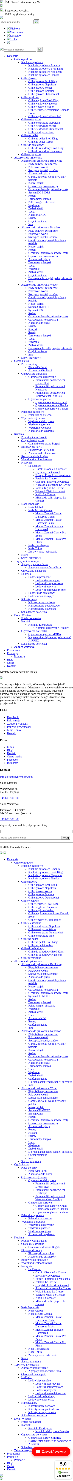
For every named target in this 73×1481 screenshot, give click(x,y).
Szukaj (14, 39)
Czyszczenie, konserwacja (43, 186)
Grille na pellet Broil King (43, 138)
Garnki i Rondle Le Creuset (50, 468)
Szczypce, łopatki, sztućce (43, 170)
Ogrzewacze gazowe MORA (44, 634)
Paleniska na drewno (40, 414)
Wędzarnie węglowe (39, 427)
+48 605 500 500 (9, 797)
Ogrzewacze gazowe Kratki (51, 402)
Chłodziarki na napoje (33, 570)
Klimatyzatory (29, 599)
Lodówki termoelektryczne (50, 589)
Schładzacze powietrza (34, 611)
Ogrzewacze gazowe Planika (51, 405)
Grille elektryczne (31, 119)
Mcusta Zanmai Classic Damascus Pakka (48, 521)
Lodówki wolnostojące (41, 596)
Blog (10, 659)
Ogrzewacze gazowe (40, 399)
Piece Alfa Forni (37, 367)
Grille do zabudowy (32, 144)
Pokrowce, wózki (38, 167)
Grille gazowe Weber (40, 87)
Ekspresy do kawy (31, 446)
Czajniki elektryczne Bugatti (44, 443)
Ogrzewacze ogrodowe (34, 373)
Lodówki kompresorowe (49, 583)
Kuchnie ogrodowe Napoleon (45, 71)
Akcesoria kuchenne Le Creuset (53, 484)
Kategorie (12, 55)
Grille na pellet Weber (40, 141)
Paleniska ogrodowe (32, 411)
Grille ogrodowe (23, 59)
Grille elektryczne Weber (42, 125)
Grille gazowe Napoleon (42, 84)
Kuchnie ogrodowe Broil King (45, 68)
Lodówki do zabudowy (41, 592)
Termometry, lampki (39, 198)
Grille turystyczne (31, 154)
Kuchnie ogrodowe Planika (43, 74)
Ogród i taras (21, 360)
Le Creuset (34, 465)
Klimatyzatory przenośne (42, 608)
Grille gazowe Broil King (42, 81)
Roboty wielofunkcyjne (34, 456)
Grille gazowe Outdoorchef (43, 93)
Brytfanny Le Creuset (47, 472)
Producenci (13, 650)
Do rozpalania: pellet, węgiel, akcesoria (50, 348)
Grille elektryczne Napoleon (44, 122)
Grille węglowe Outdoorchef (44, 116)
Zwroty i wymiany (17, 723)
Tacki (31, 211)
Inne (30, 224)
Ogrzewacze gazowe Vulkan (51, 408)
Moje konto (16, 32)
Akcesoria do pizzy (39, 173)
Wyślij (66, 837)
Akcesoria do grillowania (28, 157)
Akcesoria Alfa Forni (40, 370)
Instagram (12, 762)
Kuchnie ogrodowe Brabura (44, 65)
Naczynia (26, 462)
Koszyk (15, 35)
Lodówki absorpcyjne (47, 580)
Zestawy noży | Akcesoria (42, 551)
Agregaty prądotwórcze (34, 564)
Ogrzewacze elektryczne (42, 376)
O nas (10, 746)
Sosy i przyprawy (31, 357)
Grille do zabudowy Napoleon (45, 151)
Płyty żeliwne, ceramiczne (43, 163)
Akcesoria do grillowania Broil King (41, 160)
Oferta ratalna (14, 756)
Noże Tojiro (35, 548)
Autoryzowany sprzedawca (21, 6)
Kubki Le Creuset (45, 494)
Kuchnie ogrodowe (32, 62)
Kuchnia (19, 433)
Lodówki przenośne (39, 576)
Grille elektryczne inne (41, 132)
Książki (32, 329)
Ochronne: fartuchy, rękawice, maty (48, 189)
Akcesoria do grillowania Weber (39, 284)
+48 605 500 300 (9, 819)
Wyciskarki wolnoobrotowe (36, 459)
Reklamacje (13, 720)
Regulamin (13, 717)
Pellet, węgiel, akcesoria (41, 202)
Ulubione (15, 28)
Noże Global (35, 507)
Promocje (12, 653)
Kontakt (11, 665)
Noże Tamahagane (38, 545)
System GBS (35, 310)
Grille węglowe (30, 97)
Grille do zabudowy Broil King (45, 148)
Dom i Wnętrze (22, 615)
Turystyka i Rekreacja (26, 561)
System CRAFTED (39, 306)
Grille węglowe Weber (41, 106)
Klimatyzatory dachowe (41, 602)
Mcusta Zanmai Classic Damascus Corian (48, 515)
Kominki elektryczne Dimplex (52, 627)
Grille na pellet (29, 135)
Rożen (32, 195)
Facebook (12, 759)
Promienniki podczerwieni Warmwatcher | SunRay (50, 394)
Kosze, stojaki (36, 182)
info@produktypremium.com (16, 776)
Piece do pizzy (29, 364)
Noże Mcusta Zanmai (40, 510)
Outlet (10, 662)
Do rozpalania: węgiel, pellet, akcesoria (50, 278)
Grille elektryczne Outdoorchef (45, 128)
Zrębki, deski (35, 208)
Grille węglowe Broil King (43, 100)
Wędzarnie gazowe (39, 424)
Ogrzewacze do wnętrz (34, 630)
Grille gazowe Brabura (41, 90)
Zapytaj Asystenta (54, 1451)
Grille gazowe (29, 78)
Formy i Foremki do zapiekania (53, 475)
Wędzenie (34, 205)
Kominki (26, 621)
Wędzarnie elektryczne (41, 421)
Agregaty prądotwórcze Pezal (44, 567)
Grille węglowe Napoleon (42, 103)
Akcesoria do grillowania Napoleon (41, 227)
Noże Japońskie (30, 503)
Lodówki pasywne (45, 586)
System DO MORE (39, 192)
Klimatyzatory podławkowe (44, 605)
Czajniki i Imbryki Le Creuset (52, 481)
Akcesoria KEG (37, 214)
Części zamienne (37, 221)
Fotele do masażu (31, 618)
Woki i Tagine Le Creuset (49, 487)
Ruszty (32, 217)
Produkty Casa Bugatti (34, 437)
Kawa (24, 554)
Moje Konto (14, 729)
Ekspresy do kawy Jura (41, 449)
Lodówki (26, 573)
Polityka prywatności (19, 726)
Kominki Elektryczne (40, 624)
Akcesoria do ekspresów (42, 453)
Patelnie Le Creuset (46, 478)
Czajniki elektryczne (32, 440)
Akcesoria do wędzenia (41, 430)
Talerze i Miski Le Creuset (50, 491)
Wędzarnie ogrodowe (33, 418)
